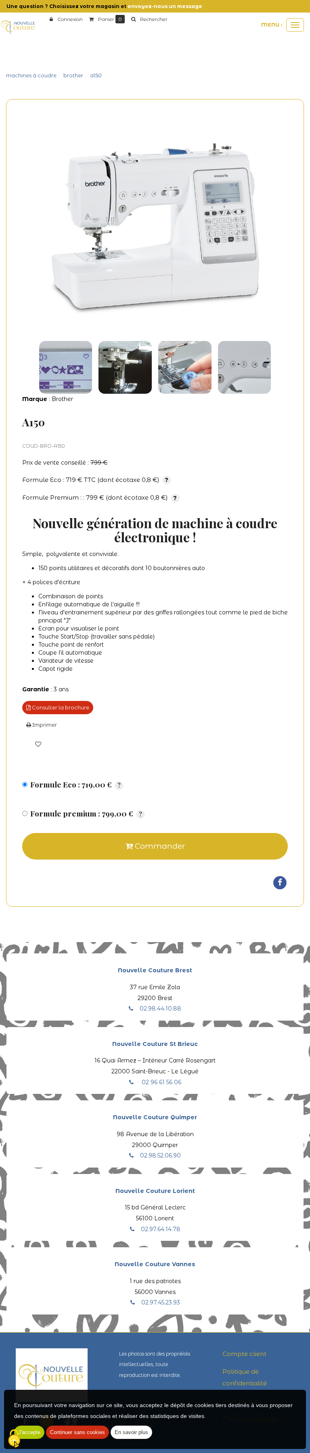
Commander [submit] (159, 846)
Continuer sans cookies (77, 1432)
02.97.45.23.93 (160, 1302)
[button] (149, 19)
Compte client (244, 1354)
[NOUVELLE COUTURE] (18, 27)
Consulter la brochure (60, 707)
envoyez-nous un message (165, 6)
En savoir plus (131, 1432)
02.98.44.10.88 (160, 1008)
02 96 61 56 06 (160, 1082)
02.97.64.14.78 (160, 1229)
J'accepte (29, 1432)
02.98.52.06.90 (160, 1155)
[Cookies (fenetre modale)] (14, 1439)
